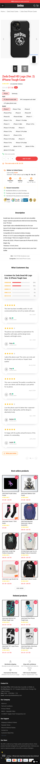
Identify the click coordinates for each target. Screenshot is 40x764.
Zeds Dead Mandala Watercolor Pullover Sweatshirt (27, 523)
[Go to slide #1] (15, 68)
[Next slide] (36, 39)
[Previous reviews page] (27, 458)
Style (3, 96)
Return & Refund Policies (8, 727)
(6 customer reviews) (16, 84)
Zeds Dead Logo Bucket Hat (10, 579)
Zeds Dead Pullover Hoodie (28, 579)
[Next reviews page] (36, 458)
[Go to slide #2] (24, 68)
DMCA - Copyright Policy (8, 711)
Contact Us (4, 730)
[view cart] (37, 5)
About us (4, 703)
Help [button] (37, 761)
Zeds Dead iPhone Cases (28, 11)
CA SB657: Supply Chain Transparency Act (13, 714)
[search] (34, 5)
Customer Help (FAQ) (7, 733)
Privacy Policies (5, 708)
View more (20, 588)
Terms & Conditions (6, 706)
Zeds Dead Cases (12, 11)
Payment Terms (5, 725)
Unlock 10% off (3, 756)
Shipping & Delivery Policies (9, 722)
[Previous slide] (4, 39)
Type (3, 90)
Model (4, 106)
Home (3, 11)
